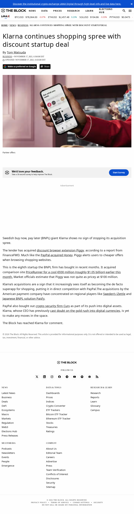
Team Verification (56, 470)
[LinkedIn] (44, 377)
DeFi (4, 405)
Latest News (8, 393)
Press (49, 465)
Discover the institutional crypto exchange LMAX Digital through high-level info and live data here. (67, 3)
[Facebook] (59, 377)
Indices (50, 401)
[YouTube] (74, 377)
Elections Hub (9, 431)
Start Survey (119, 172)
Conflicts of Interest (57, 474)
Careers (50, 457)
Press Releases (10, 435)
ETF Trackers (53, 410)
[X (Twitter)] (37, 377)
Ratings (50, 431)
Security (50, 482)
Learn (94, 401)
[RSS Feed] (97, 377)
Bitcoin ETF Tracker (56, 414)
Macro (5, 414)
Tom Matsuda (16, 52)
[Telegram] (67, 377)
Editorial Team (54, 453)
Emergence (8, 465)
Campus (95, 410)
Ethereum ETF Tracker (58, 418)
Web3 (5, 427)
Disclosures (52, 478)
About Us (51, 448)
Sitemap (50, 487)
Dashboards (53, 393)
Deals (5, 401)
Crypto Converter (55, 405)
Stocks (49, 422)
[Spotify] (82, 377)
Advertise (51, 461)
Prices (49, 397)
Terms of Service (60, 502)
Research (96, 393)
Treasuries (52, 427)
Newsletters (8, 453)
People (5, 461)
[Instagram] (52, 377)
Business (7, 397)
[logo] (13, 11)
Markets (6, 418)
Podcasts (7, 448)
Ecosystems (8, 410)
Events (5, 457)
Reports (95, 397)
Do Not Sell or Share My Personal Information (67, 505)
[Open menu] (130, 10)
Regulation (8, 422)
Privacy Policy (39, 502)
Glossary (95, 405)
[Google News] (89, 377)
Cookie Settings (81, 502)
